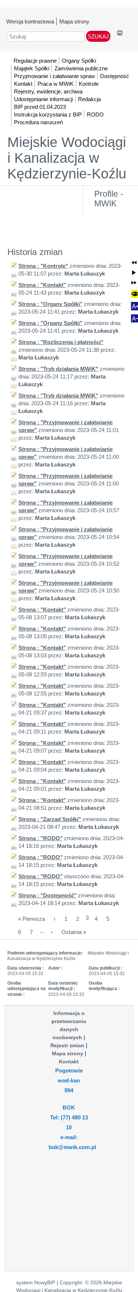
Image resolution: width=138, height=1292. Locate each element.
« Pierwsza (31, 919)
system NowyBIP (35, 1282)
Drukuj (119, 33)
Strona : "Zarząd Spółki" (49, 819)
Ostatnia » (73, 932)
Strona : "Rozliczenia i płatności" (60, 342)
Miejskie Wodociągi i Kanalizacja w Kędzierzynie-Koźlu (66, 157)
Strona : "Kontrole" (43, 266)
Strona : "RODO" (40, 838)
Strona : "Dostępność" (47, 895)
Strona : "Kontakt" (42, 285)
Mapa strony (74, 21)
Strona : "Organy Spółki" (50, 304)
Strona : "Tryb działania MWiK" (58, 369)
